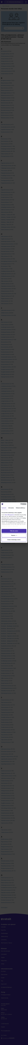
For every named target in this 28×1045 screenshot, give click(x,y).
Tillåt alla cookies (14, 530)
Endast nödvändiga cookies (14, 539)
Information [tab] (11, 507)
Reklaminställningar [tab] (20, 507)
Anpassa (13, 535)
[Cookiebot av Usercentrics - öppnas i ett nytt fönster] (20, 504)
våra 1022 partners (9, 514)
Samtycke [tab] (4, 507)
